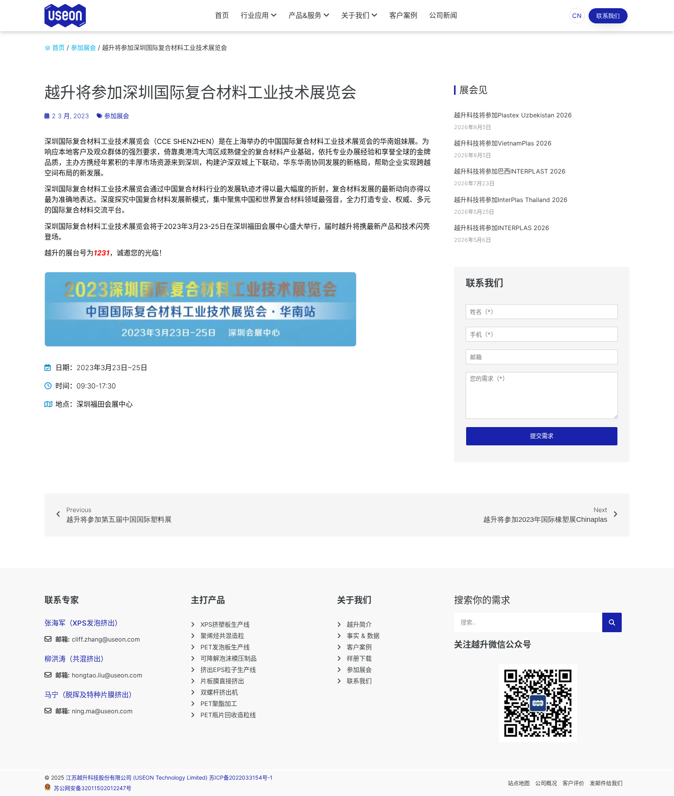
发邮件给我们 (606, 783)
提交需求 (541, 436)
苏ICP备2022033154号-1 (241, 777)
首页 (222, 15)
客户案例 (403, 15)
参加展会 (83, 47)
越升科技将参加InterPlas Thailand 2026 (511, 200)
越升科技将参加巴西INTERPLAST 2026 (510, 171)
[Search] (612, 622)
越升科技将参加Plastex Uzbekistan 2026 (513, 115)
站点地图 (519, 783)
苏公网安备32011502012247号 (92, 788)
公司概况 (546, 783)
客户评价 (573, 783)
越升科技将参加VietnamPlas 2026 (503, 143)
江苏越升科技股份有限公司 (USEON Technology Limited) (137, 777)
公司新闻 (443, 15)
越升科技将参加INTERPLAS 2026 (501, 228)
